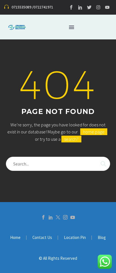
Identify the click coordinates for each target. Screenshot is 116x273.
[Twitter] (89, 7)
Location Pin (75, 238)
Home (15, 238)
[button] (29, 7)
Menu (71, 27)
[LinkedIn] (50, 217)
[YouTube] (72, 217)
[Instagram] (98, 7)
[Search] (103, 164)
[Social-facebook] (71, 7)
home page (93, 132)
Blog (102, 238)
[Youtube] (107, 7)
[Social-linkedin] (80, 7)
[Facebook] (43, 217)
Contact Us (42, 238)
